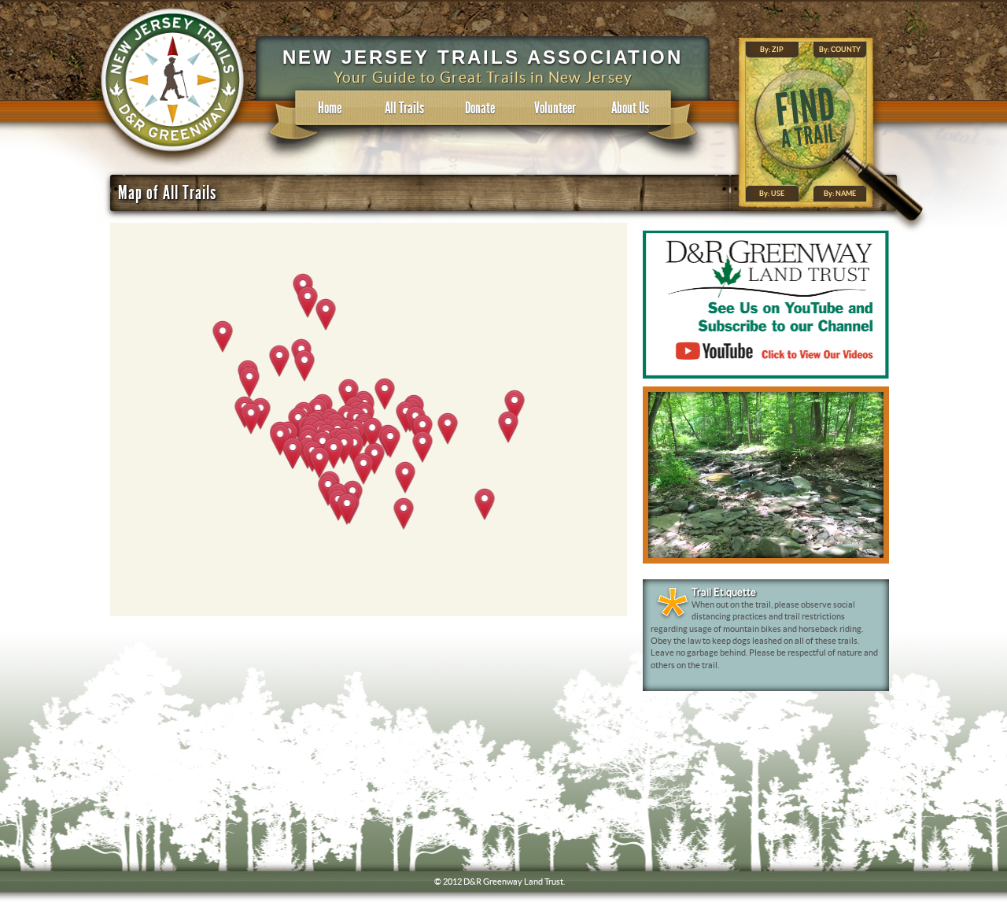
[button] (485, 505)
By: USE (771, 194)
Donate (480, 107)
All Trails (404, 107)
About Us (630, 107)
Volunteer (555, 107)
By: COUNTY (840, 50)
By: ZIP (772, 50)
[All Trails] (173, 166)
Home (329, 107)
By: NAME (840, 194)
